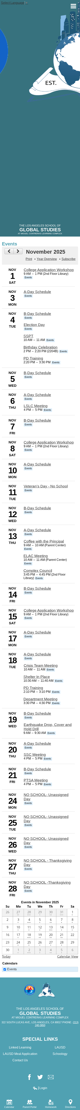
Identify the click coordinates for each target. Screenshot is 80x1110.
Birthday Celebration (40, 347)
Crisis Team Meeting (41, 665)
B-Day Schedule (37, 314)
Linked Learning (20, 1047)
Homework (51, 1107)
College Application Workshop (49, 270)
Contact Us (20, 1060)
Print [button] (29, 259)
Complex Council (37, 571)
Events (12, 969)
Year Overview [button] (47, 259)
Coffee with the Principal (44, 541)
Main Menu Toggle (73, 6)
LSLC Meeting (36, 406)
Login (40, 1088)
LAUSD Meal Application (20, 1053)
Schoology (60, 1053)
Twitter (40, 1077)
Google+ (50, 1077)
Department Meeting (40, 699)
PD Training (33, 358)
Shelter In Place (36, 677)
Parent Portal (30, 1107)
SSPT (28, 336)
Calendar (9, 1107)
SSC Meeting (35, 755)
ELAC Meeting (35, 556)
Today (6, 956)
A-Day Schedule (37, 292)
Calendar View (67, 956)
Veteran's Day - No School (46, 486)
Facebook (29, 1077)
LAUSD (60, 1047)
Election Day (34, 325)
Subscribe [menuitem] (69, 259)
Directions (70, 1107)
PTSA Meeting (36, 780)
